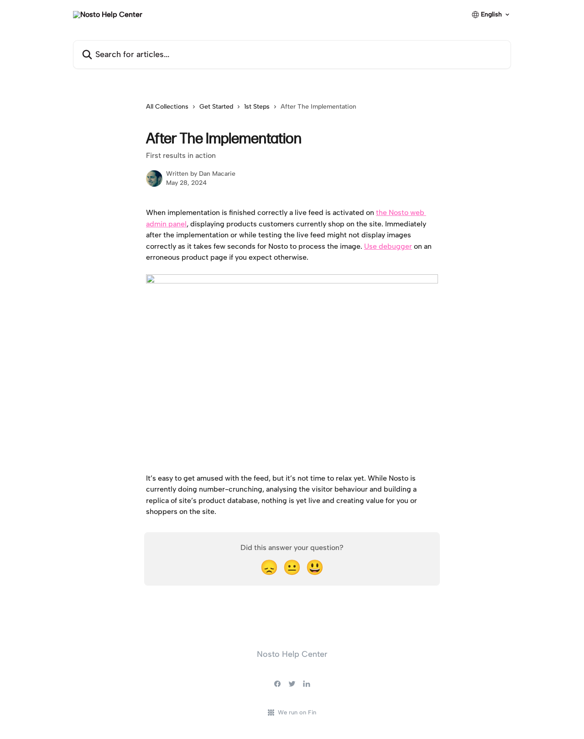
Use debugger (388, 246)
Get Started (216, 106)
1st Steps (257, 106)
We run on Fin (297, 712)
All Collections (167, 106)
